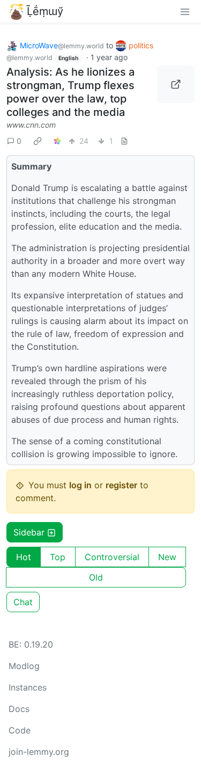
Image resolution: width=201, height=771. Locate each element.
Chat (23, 602)
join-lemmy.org (39, 751)
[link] (37, 140)
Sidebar (28, 532)
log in (80, 485)
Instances (28, 687)
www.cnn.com (31, 124)
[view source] (124, 141)
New (167, 557)
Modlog (24, 665)
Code (20, 730)
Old (96, 577)
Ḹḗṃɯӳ (45, 11)
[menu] (184, 11)
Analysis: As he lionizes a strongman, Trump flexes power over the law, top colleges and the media (70, 92)
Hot (23, 557)
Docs (19, 708)
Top (57, 557)
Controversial (112, 557)
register (121, 485)
